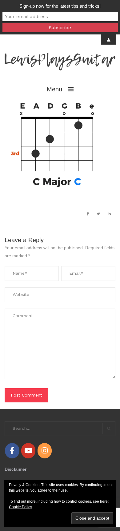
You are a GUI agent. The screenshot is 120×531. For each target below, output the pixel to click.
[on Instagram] (45, 450)
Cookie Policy (20, 507)
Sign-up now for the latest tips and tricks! (60, 6)
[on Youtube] (28, 450)
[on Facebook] (12, 450)
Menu (54, 89)
